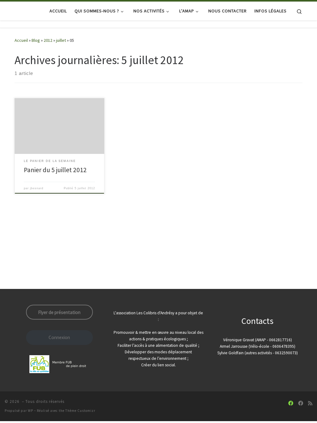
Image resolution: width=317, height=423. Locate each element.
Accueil (21, 40)
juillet (61, 40)
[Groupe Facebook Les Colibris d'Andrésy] (300, 403)
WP (30, 410)
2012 (48, 40)
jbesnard (36, 188)
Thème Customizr (80, 410)
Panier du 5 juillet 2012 (55, 170)
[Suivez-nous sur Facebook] (290, 403)
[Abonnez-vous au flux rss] (310, 403)
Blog (36, 40)
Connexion (59, 337)
